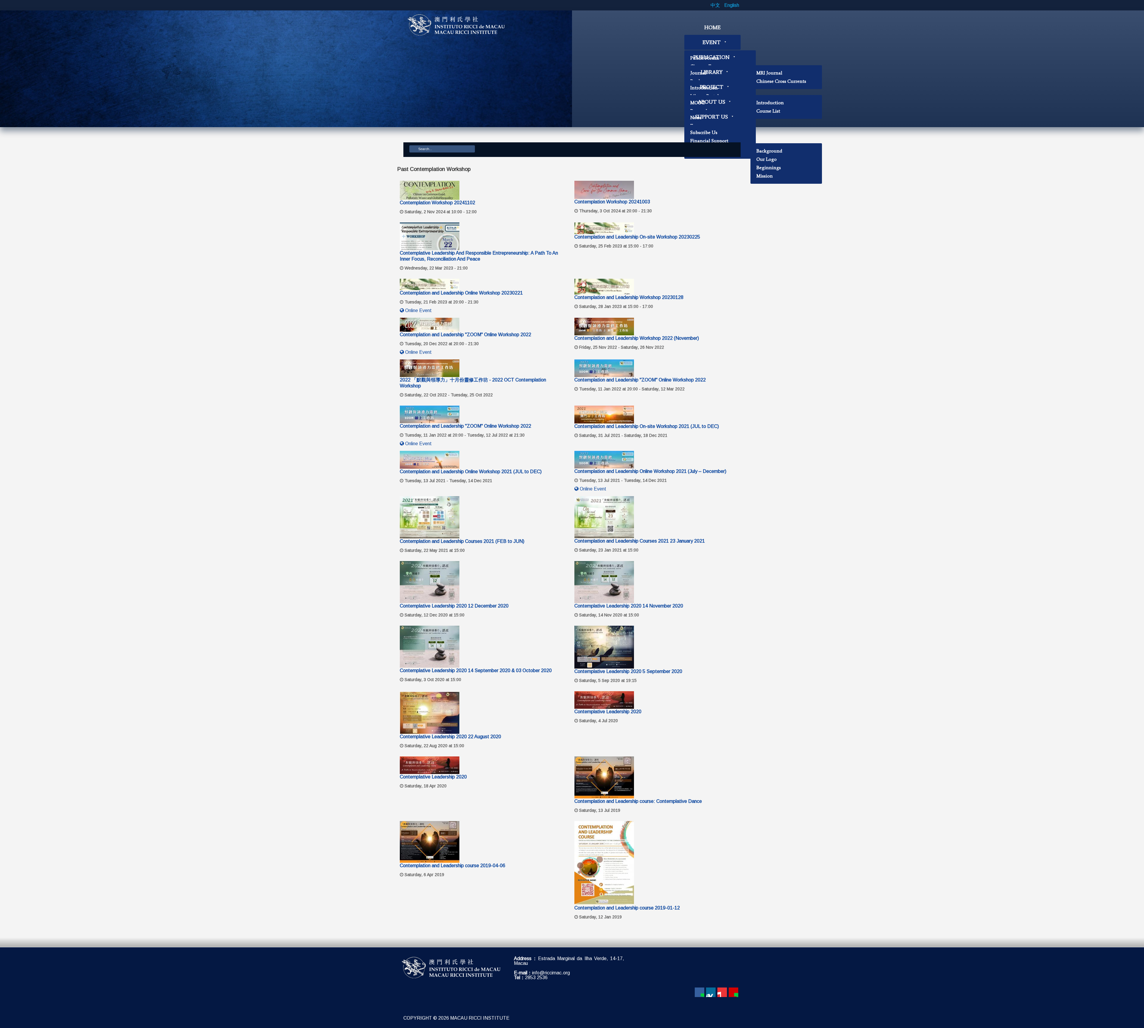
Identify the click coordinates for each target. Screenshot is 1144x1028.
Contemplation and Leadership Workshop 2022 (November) (636, 338)
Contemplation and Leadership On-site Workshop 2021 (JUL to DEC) (646, 426)
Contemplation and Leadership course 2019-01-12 (627, 907)
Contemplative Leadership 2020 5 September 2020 (628, 671)
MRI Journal (769, 73)
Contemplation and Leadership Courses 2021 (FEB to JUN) (462, 541)
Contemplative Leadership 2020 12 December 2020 (454, 605)
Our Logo (766, 159)
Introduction (770, 102)
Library (711, 72)
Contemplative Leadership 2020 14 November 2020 (628, 605)
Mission (764, 176)
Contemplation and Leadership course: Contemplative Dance (638, 801)
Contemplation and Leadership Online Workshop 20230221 (461, 292)
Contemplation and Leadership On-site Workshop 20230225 (637, 236)
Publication (711, 57)
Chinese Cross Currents (781, 81)
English (731, 5)
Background (769, 151)
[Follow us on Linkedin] (711, 992)
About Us (711, 102)
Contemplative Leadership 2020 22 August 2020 (450, 736)
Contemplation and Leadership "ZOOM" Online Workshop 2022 (465, 334)
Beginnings (768, 167)
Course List (768, 111)
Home (712, 27)
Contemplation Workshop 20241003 (612, 201)
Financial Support (709, 141)
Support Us (711, 116)
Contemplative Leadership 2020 (607, 711)
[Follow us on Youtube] (722, 992)
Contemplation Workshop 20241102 (437, 202)
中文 (716, 5)
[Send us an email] (733, 992)
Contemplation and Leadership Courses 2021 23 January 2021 (639, 540)
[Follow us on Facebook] (699, 992)
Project (711, 87)
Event (711, 42)
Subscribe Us (703, 132)
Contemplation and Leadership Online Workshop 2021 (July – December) (650, 471)
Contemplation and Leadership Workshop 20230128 (628, 297)
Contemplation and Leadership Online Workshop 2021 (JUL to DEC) (471, 471)
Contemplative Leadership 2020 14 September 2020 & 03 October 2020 (476, 670)
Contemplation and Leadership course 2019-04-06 (452, 865)
